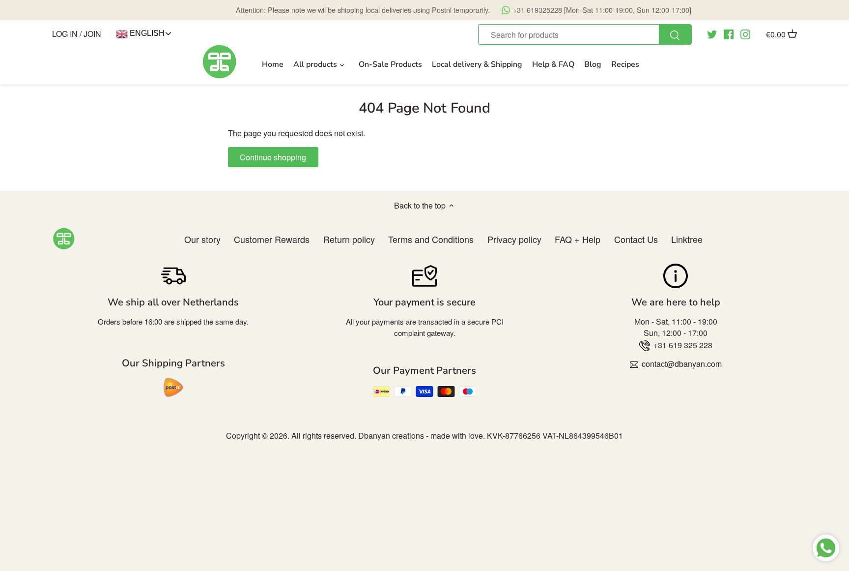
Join (92, 33)
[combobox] (585, 34)
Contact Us (636, 239)
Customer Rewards (272, 239)
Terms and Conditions (431, 239)
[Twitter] (712, 33)
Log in (65, 33)
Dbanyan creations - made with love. (421, 435)
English (146, 33)
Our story (202, 239)
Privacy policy (514, 239)
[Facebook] (729, 33)
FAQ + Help (577, 239)
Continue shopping (273, 157)
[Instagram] (745, 33)
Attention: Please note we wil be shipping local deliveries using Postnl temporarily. (463, 9)
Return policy (349, 239)
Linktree (687, 239)
